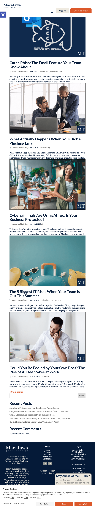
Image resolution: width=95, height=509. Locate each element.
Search (81, 396)
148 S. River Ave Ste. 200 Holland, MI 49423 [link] (78, 470)
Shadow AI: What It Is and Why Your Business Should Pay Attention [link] (40, 418)
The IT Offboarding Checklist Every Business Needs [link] (32, 415)
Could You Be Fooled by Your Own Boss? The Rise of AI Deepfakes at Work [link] (47, 370)
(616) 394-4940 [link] (78, 464)
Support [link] (62, 11)
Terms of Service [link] (78, 454)
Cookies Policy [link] (78, 452)
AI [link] (42, 224)
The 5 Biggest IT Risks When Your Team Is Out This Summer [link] (45, 293)
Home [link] (47, 450)
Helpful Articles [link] (56, 71)
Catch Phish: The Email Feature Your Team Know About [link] (45, 64)
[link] (3, 15)
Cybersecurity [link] (44, 71)
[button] (89, 475)
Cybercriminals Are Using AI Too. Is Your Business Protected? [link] (43, 217)
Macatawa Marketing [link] (20, 71)
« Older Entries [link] (16, 392)
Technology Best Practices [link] (51, 300)
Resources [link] (47, 456)
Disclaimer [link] (78, 456)
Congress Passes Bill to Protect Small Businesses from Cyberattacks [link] (39, 411)
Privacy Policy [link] (78, 450)
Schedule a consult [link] (81, 11)
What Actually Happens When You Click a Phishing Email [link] (45, 141)
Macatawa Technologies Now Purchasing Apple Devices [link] (34, 408)
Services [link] (47, 452)
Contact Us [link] (47, 459)
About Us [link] (47, 454)
